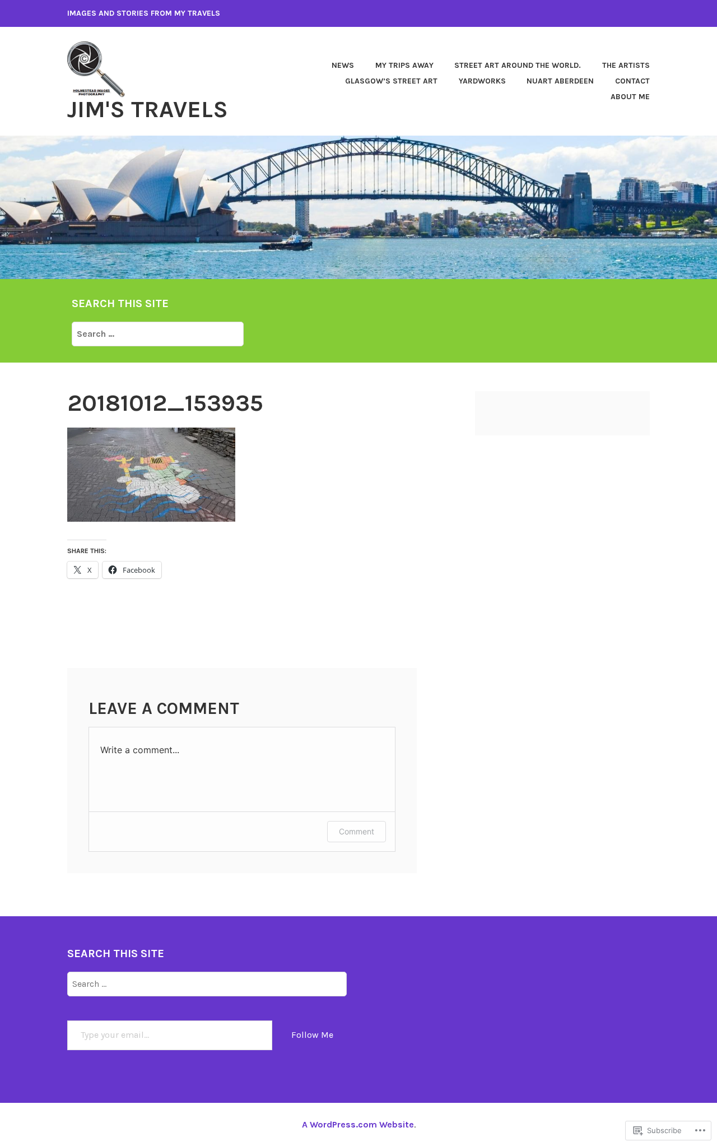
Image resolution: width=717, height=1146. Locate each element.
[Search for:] (158, 333)
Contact (632, 81)
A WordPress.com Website (358, 1124)
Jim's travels (147, 109)
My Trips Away (404, 65)
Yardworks (482, 81)
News (343, 65)
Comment (356, 831)
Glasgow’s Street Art (391, 81)
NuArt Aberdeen (560, 81)
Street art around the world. (517, 65)
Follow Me (312, 1034)
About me (630, 96)
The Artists (626, 65)
